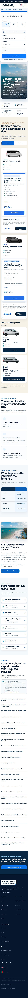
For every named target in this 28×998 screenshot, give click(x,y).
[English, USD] (20, 5)
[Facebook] (2, 962)
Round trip (20, 143)
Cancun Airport (18, 914)
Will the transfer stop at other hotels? (10, 774)
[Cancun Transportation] (7, 5)
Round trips (17, 905)
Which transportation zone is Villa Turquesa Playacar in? (13, 711)
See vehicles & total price (13, 56)
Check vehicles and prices (13, 867)
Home (2, 9)
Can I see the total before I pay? (8, 728)
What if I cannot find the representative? (11, 757)
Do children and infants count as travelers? (11, 786)
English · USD (5, 967)
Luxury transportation (19, 909)
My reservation (4, 928)
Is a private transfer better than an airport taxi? (12, 809)
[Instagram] (6, 962)
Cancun (2, 900)
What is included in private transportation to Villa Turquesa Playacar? (13, 734)
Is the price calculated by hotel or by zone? (11, 717)
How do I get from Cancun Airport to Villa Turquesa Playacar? (13, 699)
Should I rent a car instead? (7, 820)
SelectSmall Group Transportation (14, 379)
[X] (10, 962)
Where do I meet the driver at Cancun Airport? (12, 751)
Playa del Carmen (8, 9)
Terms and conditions (5, 941)
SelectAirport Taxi (14, 350)
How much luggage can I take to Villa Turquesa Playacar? (12, 780)
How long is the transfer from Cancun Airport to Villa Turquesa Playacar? (13, 705)
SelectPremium (14, 212)
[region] (14, 499)
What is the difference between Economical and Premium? (12, 740)
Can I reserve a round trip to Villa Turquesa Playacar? (13, 745)
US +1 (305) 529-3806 (9, 1)
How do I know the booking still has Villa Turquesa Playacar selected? (13, 843)
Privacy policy (3, 936)
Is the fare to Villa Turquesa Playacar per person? (12, 722)
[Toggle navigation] (25, 5)
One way (7, 143)
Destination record (8, 691)
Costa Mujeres (4, 909)
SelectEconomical (19, 228)
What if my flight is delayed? (8, 763)
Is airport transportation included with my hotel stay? (14, 803)
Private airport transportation (20, 900)
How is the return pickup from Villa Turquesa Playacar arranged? (14, 797)
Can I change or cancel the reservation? (10, 832)
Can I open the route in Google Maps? (10, 826)
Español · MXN (6, 972)
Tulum (2, 918)
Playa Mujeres (3, 914)
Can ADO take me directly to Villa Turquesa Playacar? (14, 814)
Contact (2, 932)
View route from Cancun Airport (9, 570)
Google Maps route (15, 691)
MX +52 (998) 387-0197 (20, 1)
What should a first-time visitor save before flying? (13, 837)
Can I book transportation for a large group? (11, 791)
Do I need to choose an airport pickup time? (11, 768)
